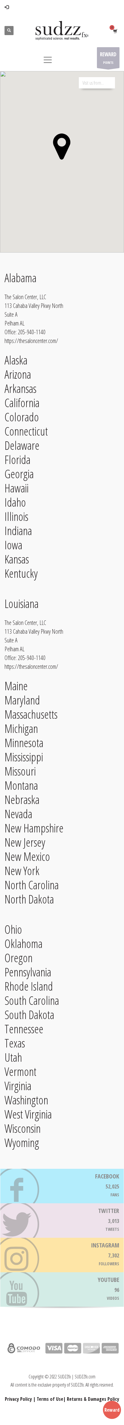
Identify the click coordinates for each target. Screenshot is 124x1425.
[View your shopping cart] (114, 30)
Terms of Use (50, 1399)
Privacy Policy (18, 1399)
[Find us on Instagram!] (62, 1255)
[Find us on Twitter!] (62, 1220)
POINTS (108, 58)
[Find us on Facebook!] (62, 1186)
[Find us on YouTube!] (62, 1289)
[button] (62, 146)
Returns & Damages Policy (93, 1399)
